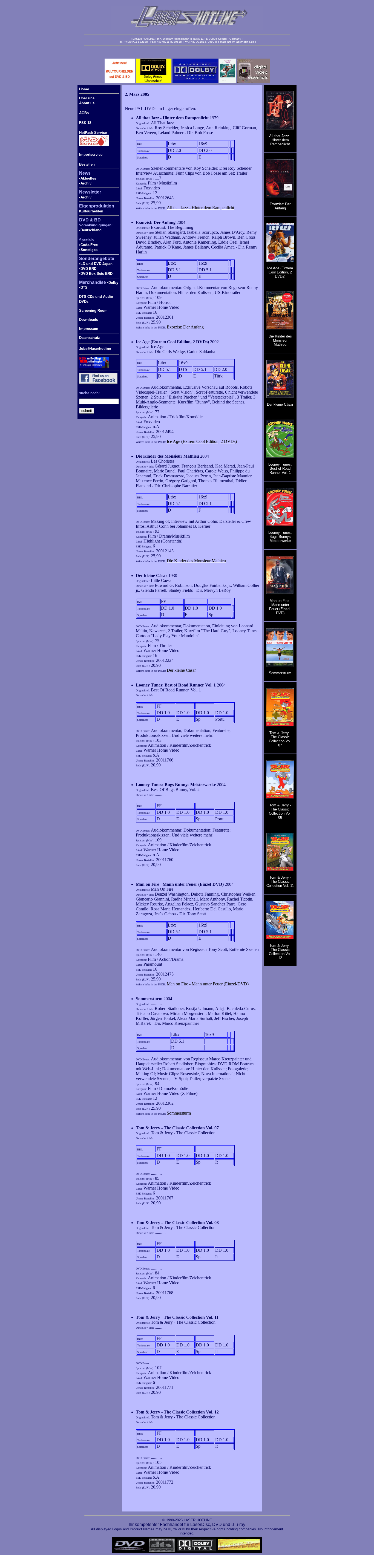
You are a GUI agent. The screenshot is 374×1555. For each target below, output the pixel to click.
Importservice (90, 154)
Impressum (88, 329)
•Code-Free (88, 245)
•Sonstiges (88, 250)
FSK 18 (85, 123)
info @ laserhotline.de (240, 41)
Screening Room (93, 310)
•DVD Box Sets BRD (96, 274)
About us (86, 103)
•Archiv (85, 183)
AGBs (84, 113)
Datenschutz (89, 338)
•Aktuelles (87, 178)
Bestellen (87, 164)
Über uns (86, 98)
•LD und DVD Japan (96, 264)
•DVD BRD (87, 269)
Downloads (88, 320)
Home (84, 89)
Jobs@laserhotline (95, 349)
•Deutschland (90, 230)
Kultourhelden (91, 211)
